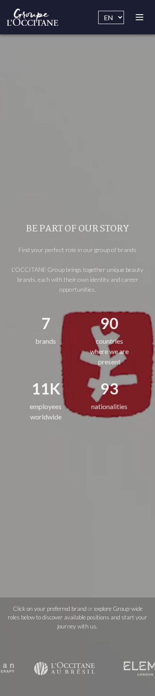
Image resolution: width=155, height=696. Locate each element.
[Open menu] (139, 17)
